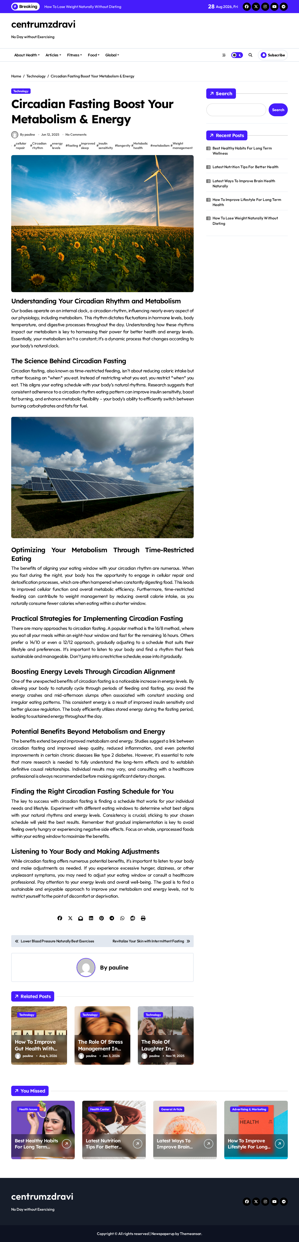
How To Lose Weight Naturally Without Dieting (245, 220)
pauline (118, 967)
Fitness (73, 55)
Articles (52, 55)
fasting (73, 145)
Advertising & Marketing (249, 1109)
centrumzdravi (43, 24)
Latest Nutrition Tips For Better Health (246, 166)
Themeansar (190, 1233)
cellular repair (21, 145)
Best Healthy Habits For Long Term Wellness (242, 151)
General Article (171, 1109)
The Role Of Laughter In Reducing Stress (160, 1048)
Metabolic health (140, 145)
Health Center (100, 1109)
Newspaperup (162, 1233)
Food (92, 55)
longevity (123, 145)
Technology (20, 91)
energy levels (57, 145)
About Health (25, 55)
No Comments (75, 134)
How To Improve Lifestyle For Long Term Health (247, 202)
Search (224, 93)
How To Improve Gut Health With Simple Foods (35, 1048)
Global (110, 55)
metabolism (161, 145)
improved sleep (88, 145)
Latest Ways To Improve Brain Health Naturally (244, 183)
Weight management (182, 145)
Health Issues (28, 1109)
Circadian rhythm (39, 145)
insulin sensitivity (106, 145)
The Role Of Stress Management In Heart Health (100, 1048)
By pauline (27, 134)
